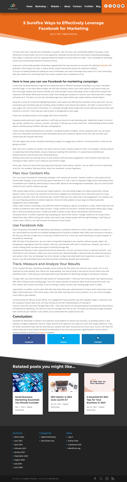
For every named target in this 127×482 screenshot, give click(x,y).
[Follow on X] (110, 6)
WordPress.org (74, 448)
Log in (70, 437)
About (67, 7)
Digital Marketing (70, 34)
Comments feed (74, 444)
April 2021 (18, 444)
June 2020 (18, 467)
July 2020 (18, 463)
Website (55, 7)
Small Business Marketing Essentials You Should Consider (27, 400)
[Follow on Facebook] (106, 6)
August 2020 (19, 460)
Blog (98, 7)
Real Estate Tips (47, 441)
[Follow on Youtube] (122, 6)
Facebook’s (103, 65)
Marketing (40, 7)
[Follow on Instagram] (118, 6)
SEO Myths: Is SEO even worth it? (61, 398)
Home (29, 7)
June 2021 (18, 441)
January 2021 (19, 452)
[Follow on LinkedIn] (114, 6)
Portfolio (88, 7)
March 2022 (19, 437)
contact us (42, 332)
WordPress (54, 478)
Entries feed (73, 441)
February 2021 (20, 448)
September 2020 (21, 456)
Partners (77, 7)
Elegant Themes (30, 478)
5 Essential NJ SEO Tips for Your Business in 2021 (97, 400)
